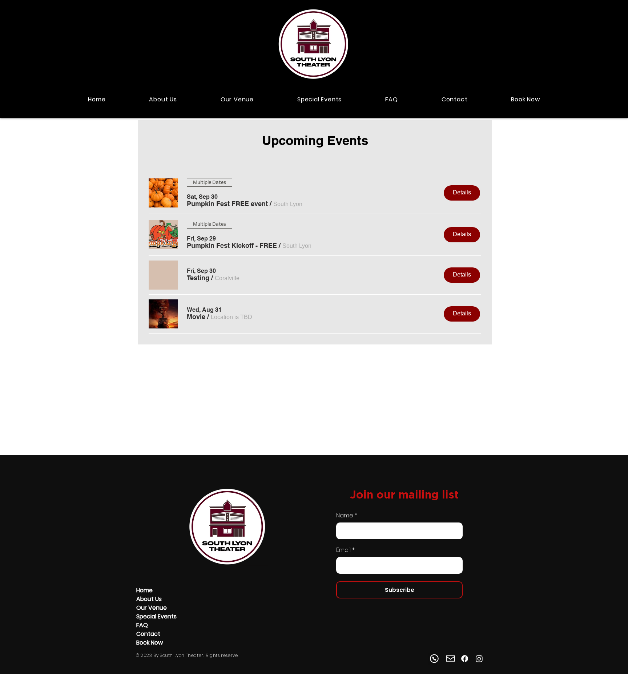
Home (144, 590)
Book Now (149, 642)
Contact (148, 634)
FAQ (142, 625)
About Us (149, 599)
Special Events (156, 616)
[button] (227, 204)
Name (344, 515)
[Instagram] (479, 658)
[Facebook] (464, 658)
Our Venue (151, 608)
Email (343, 550)
